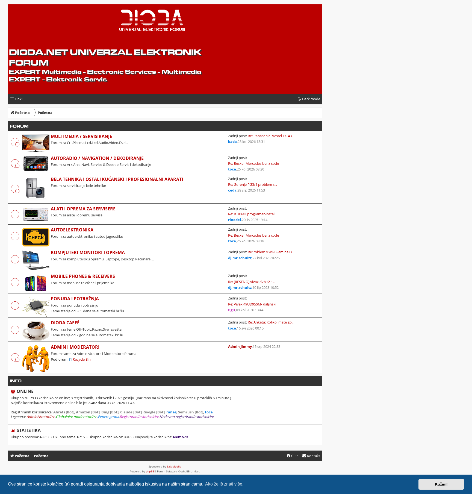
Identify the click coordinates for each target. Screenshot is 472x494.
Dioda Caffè (65, 323)
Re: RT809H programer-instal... (252, 213)
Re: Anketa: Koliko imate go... (271, 322)
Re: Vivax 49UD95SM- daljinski (252, 304)
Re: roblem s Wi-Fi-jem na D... (271, 251)
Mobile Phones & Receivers (83, 276)
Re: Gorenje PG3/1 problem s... (252, 184)
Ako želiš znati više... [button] (225, 484)
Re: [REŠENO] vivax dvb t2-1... (251, 281)
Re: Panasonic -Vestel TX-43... (271, 135)
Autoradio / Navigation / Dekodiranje (97, 158)
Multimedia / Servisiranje (81, 136)
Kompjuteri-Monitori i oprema (88, 252)
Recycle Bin (82, 359)
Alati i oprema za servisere (83, 209)
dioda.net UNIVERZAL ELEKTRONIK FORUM (105, 57)
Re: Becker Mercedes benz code (253, 163)
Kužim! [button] (441, 484)
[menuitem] (311, 456)
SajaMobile (174, 466)
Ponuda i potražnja (75, 299)
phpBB (150, 471)
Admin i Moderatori (75, 347)
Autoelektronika (72, 230)
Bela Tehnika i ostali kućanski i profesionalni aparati (117, 179)
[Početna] (51, 22)
